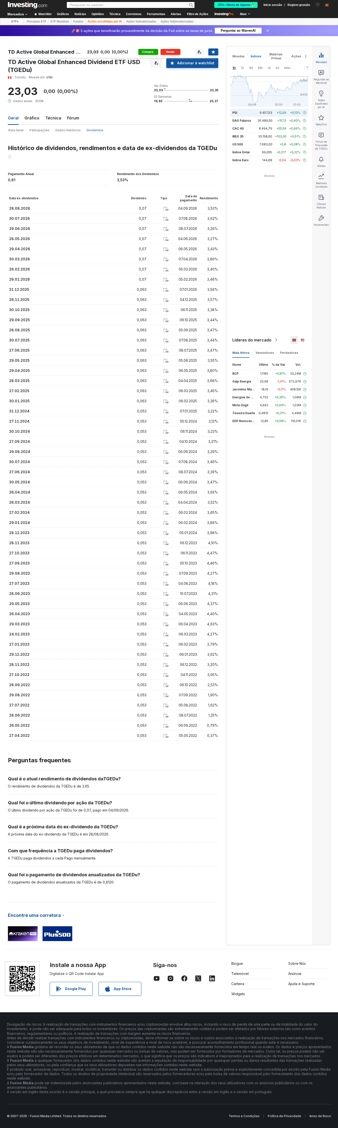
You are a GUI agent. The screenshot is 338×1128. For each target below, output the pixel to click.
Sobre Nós (297, 963)
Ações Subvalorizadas (141, 21)
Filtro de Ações (197, 14)
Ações (296, 56)
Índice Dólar (241, 152)
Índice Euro (240, 160)
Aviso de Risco (320, 1116)
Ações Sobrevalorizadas (177, 21)
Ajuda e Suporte (301, 984)
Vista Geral (16, 130)
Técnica (53, 117)
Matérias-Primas (276, 56)
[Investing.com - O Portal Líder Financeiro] (27, 4)
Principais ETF (36, 21)
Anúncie (294, 973)
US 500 (237, 144)
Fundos (78, 21)
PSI (234, 112)
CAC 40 (238, 128)
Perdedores (289, 353)
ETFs (15, 21)
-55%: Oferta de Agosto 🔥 (236, 5)
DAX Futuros (241, 120)
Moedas (238, 56)
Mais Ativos (240, 353)
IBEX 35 (237, 136)
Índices (256, 56)
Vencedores (265, 353)
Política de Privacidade (284, 1116)
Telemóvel (240, 973)
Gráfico (31, 117)
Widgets (238, 994)
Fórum (73, 117)
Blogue (237, 963)
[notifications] (318, 4)
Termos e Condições (244, 1116)
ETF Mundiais (59, 21)
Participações (39, 130)
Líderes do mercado (251, 340)
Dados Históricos (68, 130)
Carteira (237, 984)
